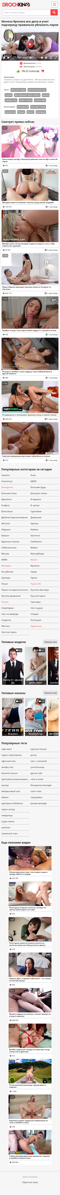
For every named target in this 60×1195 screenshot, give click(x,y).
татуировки (36, 797)
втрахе (8, 95)
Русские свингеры (40, 589)
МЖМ (4, 559)
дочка (34, 755)
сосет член (36, 791)
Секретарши (7, 607)
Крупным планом (10, 541)
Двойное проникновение (14, 517)
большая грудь (18, 89)
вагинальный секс (37, 89)
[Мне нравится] (18, 71)
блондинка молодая (41, 785)
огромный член (9, 833)
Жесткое (5, 523)
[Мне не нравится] (42, 71)
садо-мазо (6, 749)
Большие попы (9, 493)
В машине (36, 499)
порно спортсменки (11, 755)
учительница (37, 767)
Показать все (50, 642)
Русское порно (38, 595)
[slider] (14, 57)
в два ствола (7, 821)
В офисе (5, 505)
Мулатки (35, 565)
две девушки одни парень (27, 95)
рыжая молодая (39, 803)
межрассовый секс (10, 791)
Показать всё (50, 693)
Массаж (5, 553)
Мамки (21, 112)
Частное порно (9, 632)
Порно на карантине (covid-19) (15, 589)
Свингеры (36, 601)
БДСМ (33, 481)
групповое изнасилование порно (15, 779)
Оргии (34, 577)
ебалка (4, 797)
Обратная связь (30, 1182)
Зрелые (34, 523)
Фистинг (5, 626)
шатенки (5, 827)
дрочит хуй (36, 773)
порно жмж (40, 100)
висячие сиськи (9, 773)
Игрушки (5, 529)
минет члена (25, 100)
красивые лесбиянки (12, 803)
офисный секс (8, 761)
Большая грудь (38, 106)
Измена (34, 529)
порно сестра (8, 809)
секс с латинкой (39, 761)
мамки (46, 95)
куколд (5, 785)
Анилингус (7, 481)
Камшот (5, 535)
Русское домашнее (10, 595)
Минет (30, 112)
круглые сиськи (39, 749)
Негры (34, 571)
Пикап (4, 583)
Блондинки (22, 106)
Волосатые (6, 511)
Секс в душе (37, 607)
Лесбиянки (36, 541)
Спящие (35, 614)
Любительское (8, 547)
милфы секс (11, 100)
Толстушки (36, 620)
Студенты (6, 620)
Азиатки (5, 475)
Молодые (40, 112)
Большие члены (39, 493)
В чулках (35, 505)
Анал (33, 475)
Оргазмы (5, 577)
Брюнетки (10, 112)
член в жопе (37, 779)
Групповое (36, 511)
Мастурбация (37, 553)
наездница (6, 815)
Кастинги (35, 535)
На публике (7, 571)
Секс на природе (9, 614)
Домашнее (36, 517)
